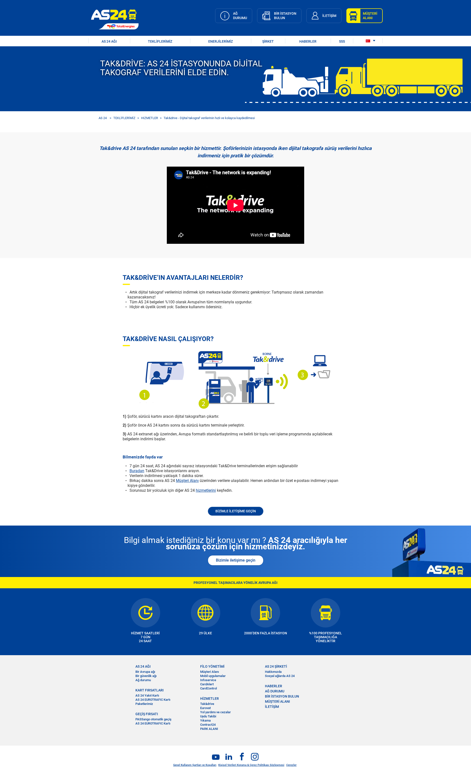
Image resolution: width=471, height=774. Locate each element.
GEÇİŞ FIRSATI (146, 714)
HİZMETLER (209, 698)
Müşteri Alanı (187, 480)
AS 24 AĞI (109, 41)
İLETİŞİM (272, 707)
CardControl (208, 688)
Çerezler (291, 765)
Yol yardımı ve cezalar (215, 712)
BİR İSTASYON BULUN (282, 696)
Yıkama (205, 720)
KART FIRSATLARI (149, 690)
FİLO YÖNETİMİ (212, 666)
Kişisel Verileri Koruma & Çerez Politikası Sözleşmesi (251, 765)
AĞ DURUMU (274, 691)
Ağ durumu (143, 680)
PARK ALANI (209, 729)
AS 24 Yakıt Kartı (147, 695)
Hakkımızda (273, 672)
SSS (342, 41)
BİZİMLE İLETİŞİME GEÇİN (235, 511)
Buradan (137, 470)
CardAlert (207, 684)
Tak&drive (207, 704)
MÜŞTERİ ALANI (277, 701)
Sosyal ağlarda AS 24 (280, 676)
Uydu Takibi (208, 716)
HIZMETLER (149, 118)
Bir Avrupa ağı (145, 672)
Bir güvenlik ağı (146, 676)
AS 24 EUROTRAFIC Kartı (152, 699)
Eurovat (205, 708)
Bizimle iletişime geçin (235, 560)
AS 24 (103, 118)
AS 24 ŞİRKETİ (276, 666)
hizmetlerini (206, 490)
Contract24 (208, 724)
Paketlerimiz (144, 704)
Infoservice (208, 680)
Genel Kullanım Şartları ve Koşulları (194, 765)
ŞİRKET (268, 41)
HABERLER (307, 41)
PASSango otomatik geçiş (153, 719)
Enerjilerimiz (220, 41)
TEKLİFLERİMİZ (160, 41)
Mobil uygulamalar (213, 676)
